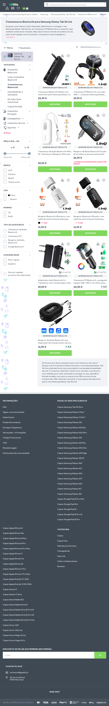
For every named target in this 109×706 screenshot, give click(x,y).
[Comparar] (62, 56)
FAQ (5, 407)
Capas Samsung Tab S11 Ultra (70, 407)
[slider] (5, 153)
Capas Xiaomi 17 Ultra (12, 594)
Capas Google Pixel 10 (67, 509)
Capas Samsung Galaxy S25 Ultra (72, 448)
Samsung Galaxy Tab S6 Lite (63, 14)
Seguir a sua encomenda (13, 412)
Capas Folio (62, 541)
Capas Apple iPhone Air (13, 564)
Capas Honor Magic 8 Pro (14, 640)
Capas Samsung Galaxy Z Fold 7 (71, 417)
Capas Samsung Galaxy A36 (69, 473)
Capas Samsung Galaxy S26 (69, 422)
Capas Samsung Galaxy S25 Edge (72, 453)
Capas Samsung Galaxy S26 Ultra (72, 432)
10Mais (7, 133)
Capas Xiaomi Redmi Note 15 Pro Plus (19, 620)
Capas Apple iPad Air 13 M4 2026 (17, 584)
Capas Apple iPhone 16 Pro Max (16, 548)
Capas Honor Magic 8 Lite (14, 635)
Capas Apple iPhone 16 (13, 528)
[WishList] (18, 8)
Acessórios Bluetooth (87, 14)
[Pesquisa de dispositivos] (29, 57)
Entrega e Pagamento (12, 427)
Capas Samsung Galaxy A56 (69, 463)
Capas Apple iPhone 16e (13, 533)
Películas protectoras (66, 546)
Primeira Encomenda (11, 422)
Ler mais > (10, 37)
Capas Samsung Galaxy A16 (69, 494)
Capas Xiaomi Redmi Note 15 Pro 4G (18, 615)
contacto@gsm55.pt (19, 672)
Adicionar (55, 104)
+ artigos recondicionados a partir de (90, 163)
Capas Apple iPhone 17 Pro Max (16, 574)
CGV (5, 443)
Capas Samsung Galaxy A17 (69, 489)
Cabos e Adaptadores (67, 561)
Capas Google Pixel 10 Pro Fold (70, 499)
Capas (60, 535)
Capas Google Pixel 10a (67, 504)
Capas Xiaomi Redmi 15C (13, 599)
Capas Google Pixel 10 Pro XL (69, 514)
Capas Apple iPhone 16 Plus (14, 538)
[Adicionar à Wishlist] (68, 56)
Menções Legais (10, 448)
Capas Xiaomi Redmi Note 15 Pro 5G (18, 610)
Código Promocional (12, 437)
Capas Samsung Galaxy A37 (69, 478)
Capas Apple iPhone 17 (13, 553)
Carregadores (63, 551)
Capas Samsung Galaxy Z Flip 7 (71, 412)
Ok (100, 655)
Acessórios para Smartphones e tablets (20, 14)
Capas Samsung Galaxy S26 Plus (71, 427)
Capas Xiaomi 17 (10, 589)
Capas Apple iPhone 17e (13, 558)
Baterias (61, 566)
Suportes (61, 556)
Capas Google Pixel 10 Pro (68, 519)
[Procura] (47, 4)
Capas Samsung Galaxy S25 (69, 437)
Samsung (44, 14)
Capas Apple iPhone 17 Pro (14, 569)
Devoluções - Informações (14, 432)
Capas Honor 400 (11, 625)
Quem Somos (8, 417)
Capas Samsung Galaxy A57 (69, 468)
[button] (55, 222)
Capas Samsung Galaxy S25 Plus (71, 443)
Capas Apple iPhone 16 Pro (14, 543)
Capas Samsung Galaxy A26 (69, 483)
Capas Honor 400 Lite (12, 630)
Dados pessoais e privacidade (16, 453)
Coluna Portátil (15, 106)
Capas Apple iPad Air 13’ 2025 (16, 579)
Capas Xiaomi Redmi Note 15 (15, 604)
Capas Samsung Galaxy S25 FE (70, 458)
